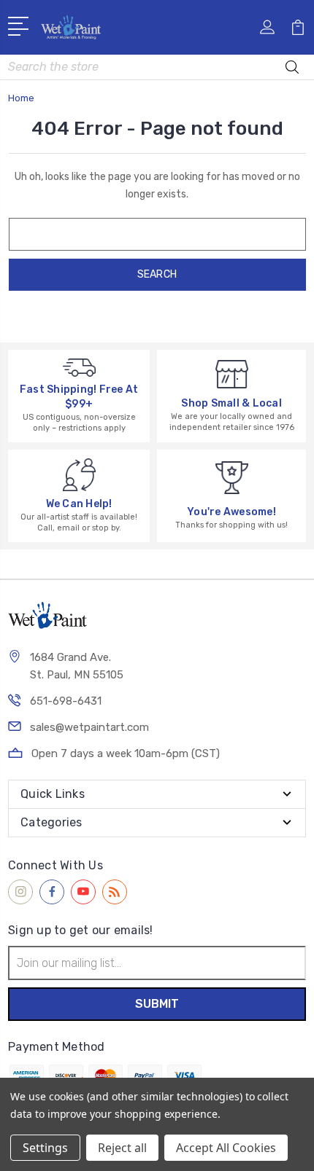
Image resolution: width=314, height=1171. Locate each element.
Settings (45, 1148)
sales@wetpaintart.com (89, 727)
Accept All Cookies (226, 1148)
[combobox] (157, 67)
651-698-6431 (66, 701)
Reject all (122, 1148)
